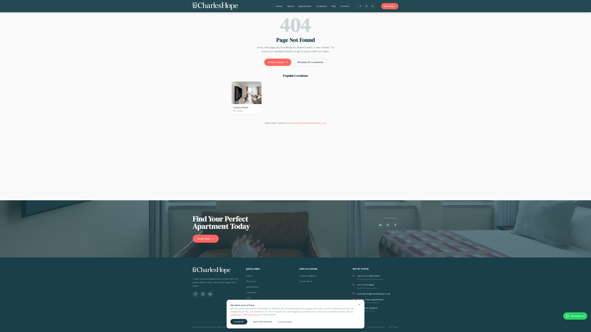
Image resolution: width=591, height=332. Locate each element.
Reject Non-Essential (262, 321)
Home (279, 6)
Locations (321, 6)
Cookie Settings (285, 321)
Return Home (276, 62)
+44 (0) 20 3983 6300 (368, 276)
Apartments (305, 6)
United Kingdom (308, 276)
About (290, 6)
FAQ (334, 6)
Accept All (239, 321)
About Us (251, 281)
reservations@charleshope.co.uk (309, 123)
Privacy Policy (253, 315)
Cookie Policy (236, 315)
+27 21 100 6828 (365, 285)
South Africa (306, 281)
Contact (344, 6)
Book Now (389, 6)
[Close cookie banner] (359, 305)
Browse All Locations (310, 62)
